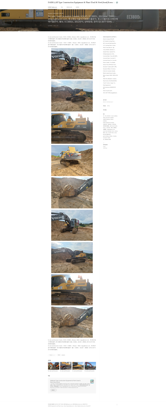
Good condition (114, 115)
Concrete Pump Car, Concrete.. (110, 60)
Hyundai (114, 136)
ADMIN (77, 7)
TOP (117, 405)
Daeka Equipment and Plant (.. (110, 36)
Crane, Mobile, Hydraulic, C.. (109, 49)
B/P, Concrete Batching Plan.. (109, 43)
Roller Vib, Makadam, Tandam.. (110, 78)
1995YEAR (105, 124)
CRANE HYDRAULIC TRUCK (108, 119)
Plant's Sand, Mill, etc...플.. (109, 47)
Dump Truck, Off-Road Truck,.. (109, 64)
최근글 (104, 105)
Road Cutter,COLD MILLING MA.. (110, 80)
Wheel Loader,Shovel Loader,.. (109, 73)
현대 (104, 132)
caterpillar (108, 127)
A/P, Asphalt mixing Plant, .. (109, 41)
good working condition (107, 136)
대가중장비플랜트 (106, 126)
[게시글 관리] (54, 355)
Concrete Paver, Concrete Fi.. (109, 58)
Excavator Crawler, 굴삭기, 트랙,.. (110, 66)
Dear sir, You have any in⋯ (108, 101)
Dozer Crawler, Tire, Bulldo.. (109, 62)
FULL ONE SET (107, 115)
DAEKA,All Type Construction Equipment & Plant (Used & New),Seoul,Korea (80, 2)
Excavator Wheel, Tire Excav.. (109, 68)
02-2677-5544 (111, 132)
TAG (62, 7)
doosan (116, 131)
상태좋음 (104, 129)
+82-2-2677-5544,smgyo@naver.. (110, 92)
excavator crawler (106, 137)
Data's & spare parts (107, 90)
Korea (104, 127)
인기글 (108, 105)
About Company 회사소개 (108, 39)
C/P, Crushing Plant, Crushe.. (109, 45)
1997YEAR (114, 124)
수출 (104, 117)
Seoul (115, 132)
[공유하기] (53, 355)
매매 (112, 127)
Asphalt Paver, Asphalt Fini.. (109, 51)
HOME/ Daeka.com (52, 7)
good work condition (109, 117)
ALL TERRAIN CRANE (107, 139)
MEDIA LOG (69, 7)
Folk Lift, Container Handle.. (109, 71)
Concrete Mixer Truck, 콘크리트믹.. (110, 56)
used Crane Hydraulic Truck (108, 131)
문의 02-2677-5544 (113, 126)
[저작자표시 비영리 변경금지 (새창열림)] (63, 355)
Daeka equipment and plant (108, 122)
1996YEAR (109, 124)
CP (103, 115)
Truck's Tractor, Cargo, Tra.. (109, 83)
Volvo (106, 132)
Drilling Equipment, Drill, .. (109, 54)
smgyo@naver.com (111, 129)
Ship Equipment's (107, 85)
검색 (114, 3)
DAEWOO (105, 121)
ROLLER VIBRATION (106, 134)
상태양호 (114, 127)
